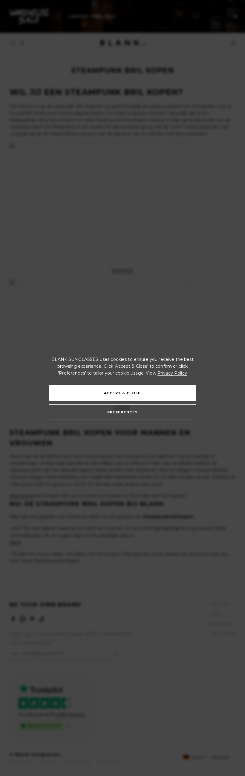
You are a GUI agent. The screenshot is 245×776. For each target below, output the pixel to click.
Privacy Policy (172, 373)
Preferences (122, 412)
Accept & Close (122, 393)
